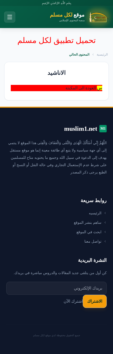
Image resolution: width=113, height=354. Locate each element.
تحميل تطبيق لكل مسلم (56, 40)
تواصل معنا (92, 241)
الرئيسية (102, 54)
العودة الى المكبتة (80, 88)
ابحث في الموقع (88, 232)
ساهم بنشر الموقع (87, 222)
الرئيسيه (95, 213)
